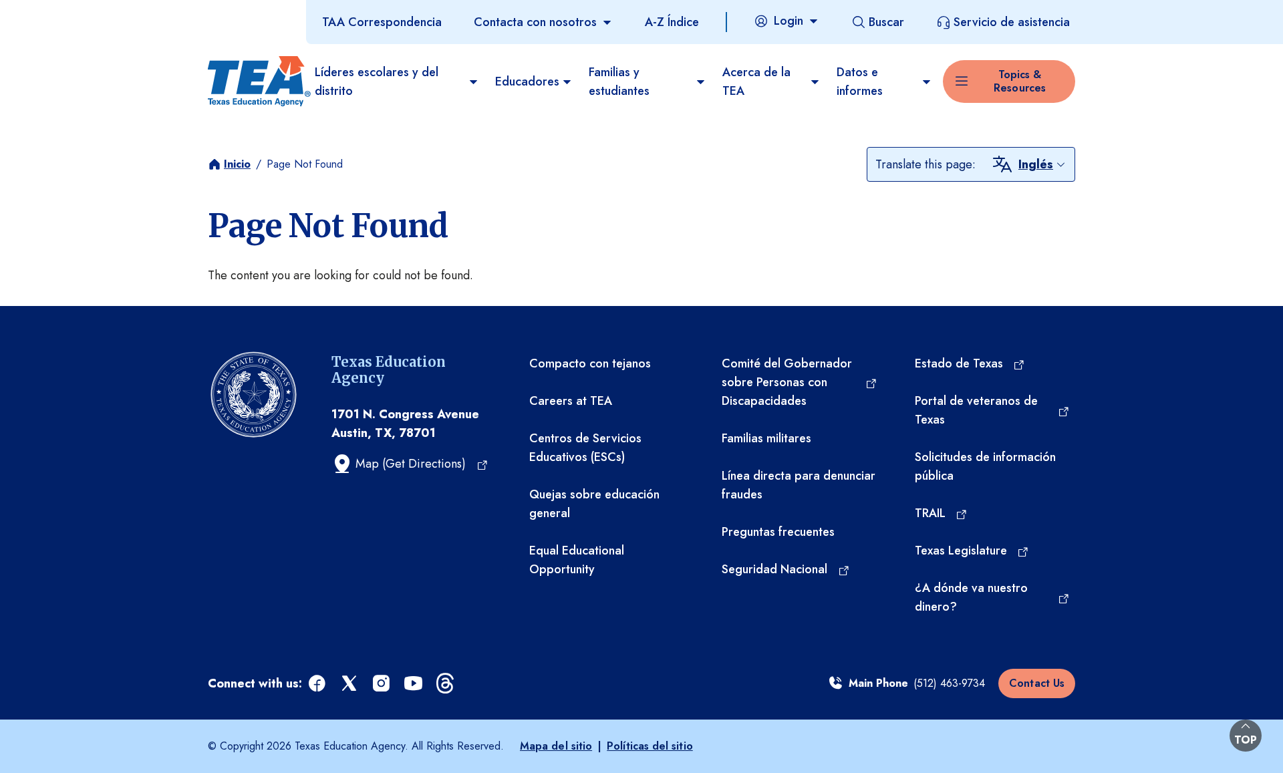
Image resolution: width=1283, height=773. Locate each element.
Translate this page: (925, 164)
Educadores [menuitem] (527, 81)
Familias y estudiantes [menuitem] (619, 81)
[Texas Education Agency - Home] (256, 81)
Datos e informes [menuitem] (860, 81)
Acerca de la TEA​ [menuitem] (756, 81)
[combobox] (1042, 164)
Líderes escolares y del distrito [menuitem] (376, 81)
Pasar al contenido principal (75, 12)
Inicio (237, 164)
